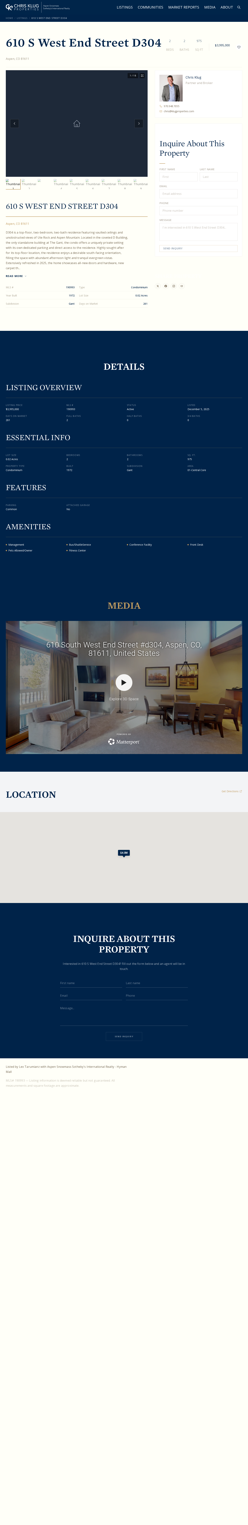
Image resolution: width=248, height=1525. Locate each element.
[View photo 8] (125, 184)
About (227, 7)
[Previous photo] (14, 123)
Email (163, 186)
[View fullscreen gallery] (142, 75)
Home (9, 18)
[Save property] (239, 47)
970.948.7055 (171, 106)
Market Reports (183, 7)
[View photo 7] (109, 184)
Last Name (207, 169)
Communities (150, 7)
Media (210, 7)
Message (165, 220)
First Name (167, 169)
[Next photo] (139, 123)
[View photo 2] (29, 184)
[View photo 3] (45, 184)
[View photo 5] (77, 184)
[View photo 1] (13, 184)
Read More (14, 276)
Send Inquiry (172, 248)
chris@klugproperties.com (179, 111)
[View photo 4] (61, 184)
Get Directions (230, 791)
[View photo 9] (141, 184)
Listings (125, 7)
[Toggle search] (239, 7)
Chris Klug (193, 77)
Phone (163, 203)
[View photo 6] (93, 184)
